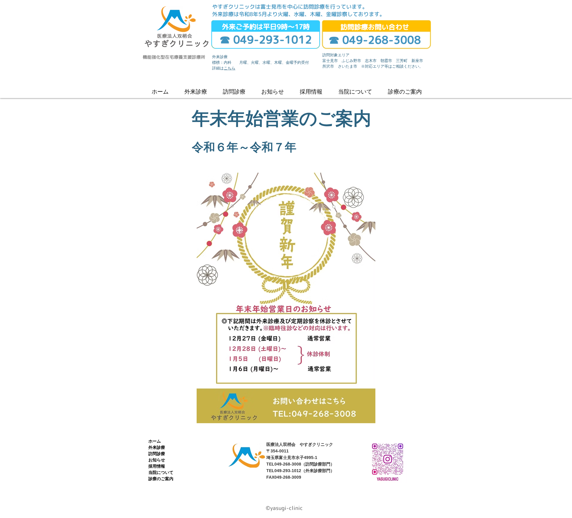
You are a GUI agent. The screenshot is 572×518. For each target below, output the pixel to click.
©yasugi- (277, 508)
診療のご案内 (160, 478)
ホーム (154, 441)
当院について (160, 472)
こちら (229, 68)
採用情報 (156, 466)
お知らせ (156, 460)
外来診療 (156, 447)
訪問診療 (156, 453)
